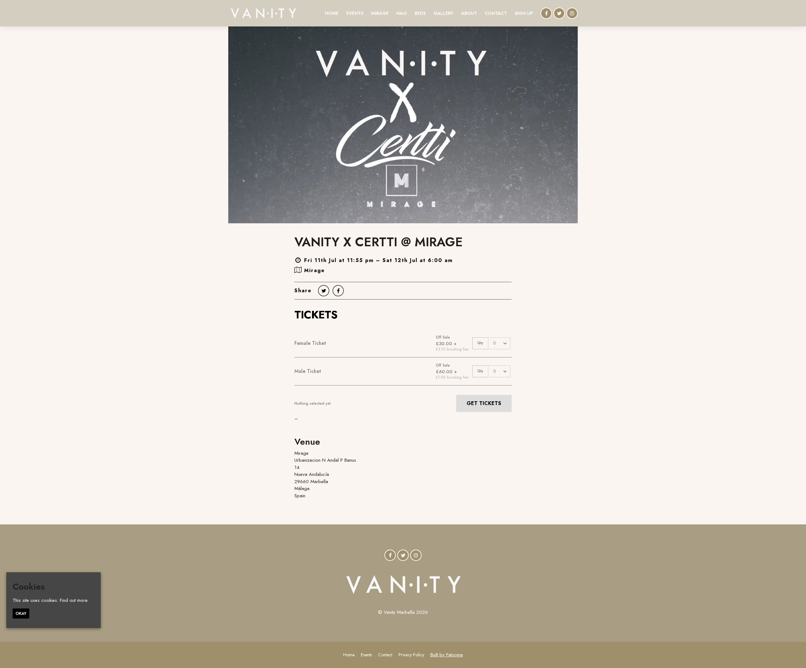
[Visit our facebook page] (546, 13)
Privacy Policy (411, 655)
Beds (420, 13)
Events (354, 13)
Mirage (380, 13)
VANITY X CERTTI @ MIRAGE (378, 242)
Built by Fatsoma (446, 654)
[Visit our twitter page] (559, 13)
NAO (401, 13)
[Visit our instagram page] (572, 13)
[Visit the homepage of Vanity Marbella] (263, 13)
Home (331, 13)
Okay (20, 613)
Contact (496, 13)
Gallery (443, 13)
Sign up (524, 13)
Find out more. (74, 600)
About (469, 13)
